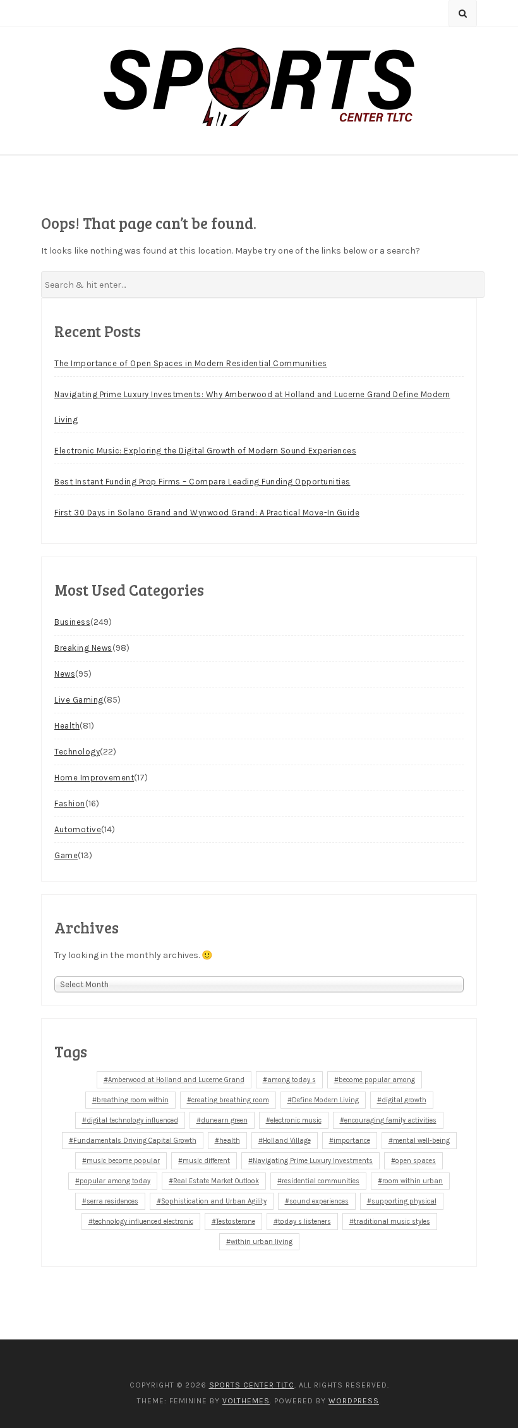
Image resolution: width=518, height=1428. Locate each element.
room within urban (412, 1181)
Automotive (77, 829)
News (64, 674)
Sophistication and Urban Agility (214, 1201)
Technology (77, 751)
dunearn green (224, 1120)
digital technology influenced (132, 1120)
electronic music (296, 1120)
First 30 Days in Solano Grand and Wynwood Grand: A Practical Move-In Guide (206, 512)
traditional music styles (392, 1221)
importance (352, 1140)
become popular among (377, 1080)
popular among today (115, 1181)
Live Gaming (79, 700)
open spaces (415, 1161)
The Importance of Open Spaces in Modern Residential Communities (190, 363)
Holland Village (287, 1140)
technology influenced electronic (143, 1221)
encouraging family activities (390, 1120)
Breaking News (83, 648)
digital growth (404, 1100)
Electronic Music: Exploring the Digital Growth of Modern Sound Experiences (205, 450)
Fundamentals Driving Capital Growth (134, 1140)
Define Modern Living (325, 1100)
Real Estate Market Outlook (216, 1181)
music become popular (123, 1161)
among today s (291, 1080)
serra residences (112, 1201)
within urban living (261, 1242)
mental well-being (421, 1140)
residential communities (320, 1181)
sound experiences (319, 1201)
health (229, 1140)
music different (206, 1161)
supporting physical (404, 1201)
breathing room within (133, 1100)
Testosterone (235, 1221)
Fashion (69, 803)
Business (72, 622)
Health (67, 725)
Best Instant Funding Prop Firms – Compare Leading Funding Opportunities (202, 481)
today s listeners (304, 1221)
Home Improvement (94, 777)
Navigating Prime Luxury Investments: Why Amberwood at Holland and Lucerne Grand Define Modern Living (252, 407)
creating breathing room (230, 1100)
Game (66, 855)
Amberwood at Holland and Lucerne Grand (176, 1080)
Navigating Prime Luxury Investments (313, 1161)
